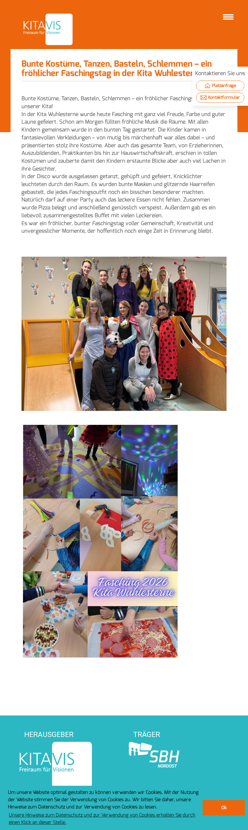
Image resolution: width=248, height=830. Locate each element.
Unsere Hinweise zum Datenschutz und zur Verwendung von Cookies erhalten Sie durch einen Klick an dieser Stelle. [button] (102, 818)
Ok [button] (224, 808)
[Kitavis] (48, 29)
